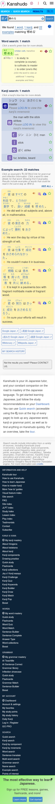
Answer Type (8, 639)
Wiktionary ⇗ (8, 342)
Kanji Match (8, 595)
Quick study (8, 562)
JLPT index (7, 507)
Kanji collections (10, 569)
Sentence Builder (10, 631)
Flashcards (7, 565)
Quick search (27, 408)
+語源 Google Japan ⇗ (41, 336)
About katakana (10, 547)
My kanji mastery (13, 540)
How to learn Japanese (13, 481)
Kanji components (11, 554)
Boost (5, 602)
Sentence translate (11, 755)
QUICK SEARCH (21, 11)
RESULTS (38, 11)
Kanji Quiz (7, 580)
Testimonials (8, 522)
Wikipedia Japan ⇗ (27, 342)
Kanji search (8, 740)
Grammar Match (10, 682)
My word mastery (13, 613)
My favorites (8, 707)
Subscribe (7, 529)
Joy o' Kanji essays (11, 573)
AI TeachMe (8, 660)
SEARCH (5, 11)
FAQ (4, 500)
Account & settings (11, 704)
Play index (7, 518)
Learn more (20, 799)
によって (8, 229)
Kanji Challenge (10, 577)
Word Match (8, 628)
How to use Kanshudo (13, 478)
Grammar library (10, 667)
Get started (36, 799)
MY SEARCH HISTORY (13, 351)
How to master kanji (12, 485)
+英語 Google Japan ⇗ (32, 330)
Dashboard (42, 404)
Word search (8, 751)
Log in (5, 722)
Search (49, 18)
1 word (19, 27)
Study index (8, 511)
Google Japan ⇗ (10, 330)
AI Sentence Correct (12, 664)
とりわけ (21, 200)
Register (14, 722)
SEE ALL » (47, 186)
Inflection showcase (11, 671)
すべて (19, 194)
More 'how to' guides (12, 489)
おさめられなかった (15, 256)
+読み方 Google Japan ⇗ (14, 336)
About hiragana (9, 543)
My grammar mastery (15, 656)
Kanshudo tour (9, 474)
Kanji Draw (7, 591)
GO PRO (7, 726)
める (8, 52)
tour (32, 431)
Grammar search (10, 762)
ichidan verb (20, 50)
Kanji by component (12, 744)
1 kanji (28, 27)
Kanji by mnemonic (11, 747)
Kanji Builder (8, 588)
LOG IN (22, 108)
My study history (10, 715)
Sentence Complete (12, 635)
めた (39, 206)
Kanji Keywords (10, 584)
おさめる (22, 309)
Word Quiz (7, 624)
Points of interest (10, 773)
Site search (7, 496)
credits (40, 463)
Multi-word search (11, 758)
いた (15, 277)
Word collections (10, 642)
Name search (8, 766)
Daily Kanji (7, 718)
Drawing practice (10, 558)
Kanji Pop (7, 599)
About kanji (7, 551)
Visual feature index (12, 492)
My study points (9, 711)
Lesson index (8, 514)
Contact (6, 526)
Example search (10, 769)
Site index (7, 503)
